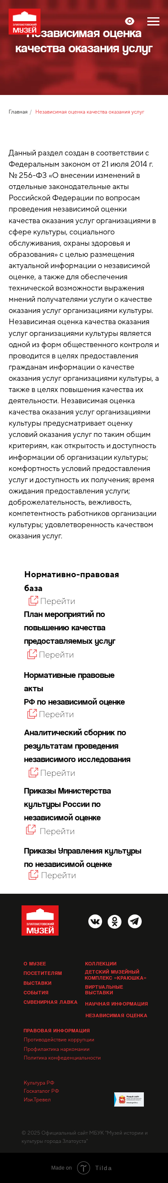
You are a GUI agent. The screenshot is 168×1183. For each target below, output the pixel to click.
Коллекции (101, 972)
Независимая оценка (117, 1024)
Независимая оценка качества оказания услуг (89, 120)
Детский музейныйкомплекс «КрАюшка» (116, 983)
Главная (18, 120)
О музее (35, 972)
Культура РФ (39, 1091)
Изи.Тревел (37, 1108)
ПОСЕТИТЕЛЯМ (43, 981)
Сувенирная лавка (51, 1010)
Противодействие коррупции (59, 1048)
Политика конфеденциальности (62, 1066)
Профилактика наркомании (57, 1058)
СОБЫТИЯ (36, 1001)
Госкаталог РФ (41, 1100)
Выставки (38, 991)
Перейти (57, 840)
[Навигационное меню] (153, 21)
